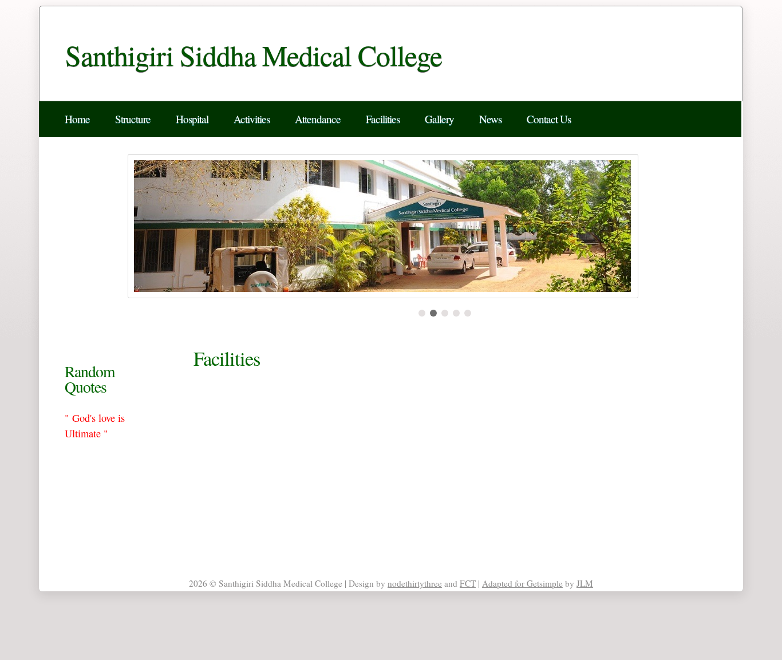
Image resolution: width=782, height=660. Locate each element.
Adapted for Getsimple (522, 583)
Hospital (192, 119)
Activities (252, 119)
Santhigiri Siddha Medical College (253, 54)
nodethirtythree (415, 583)
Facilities (383, 119)
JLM (584, 583)
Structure (133, 119)
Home (77, 119)
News (490, 119)
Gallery (439, 119)
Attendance (318, 119)
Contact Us (549, 119)
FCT (468, 583)
